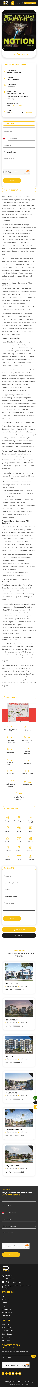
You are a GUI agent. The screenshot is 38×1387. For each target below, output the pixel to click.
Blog (3, 1306)
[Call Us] (35, 1102)
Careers (4, 1303)
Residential (11, 87)
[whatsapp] (35, 1098)
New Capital (6, 1327)
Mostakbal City (7, 1331)
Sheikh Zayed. (7, 1334)
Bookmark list (7, 1309)
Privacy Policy (7, 1312)
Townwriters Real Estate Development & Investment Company (17, 96)
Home (4, 1296)
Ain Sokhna (6, 1341)
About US (5, 1299)
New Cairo (5, 1324)
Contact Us (6, 1316)
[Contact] (35, 1107)
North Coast (6, 1337)
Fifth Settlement (13, 80)
